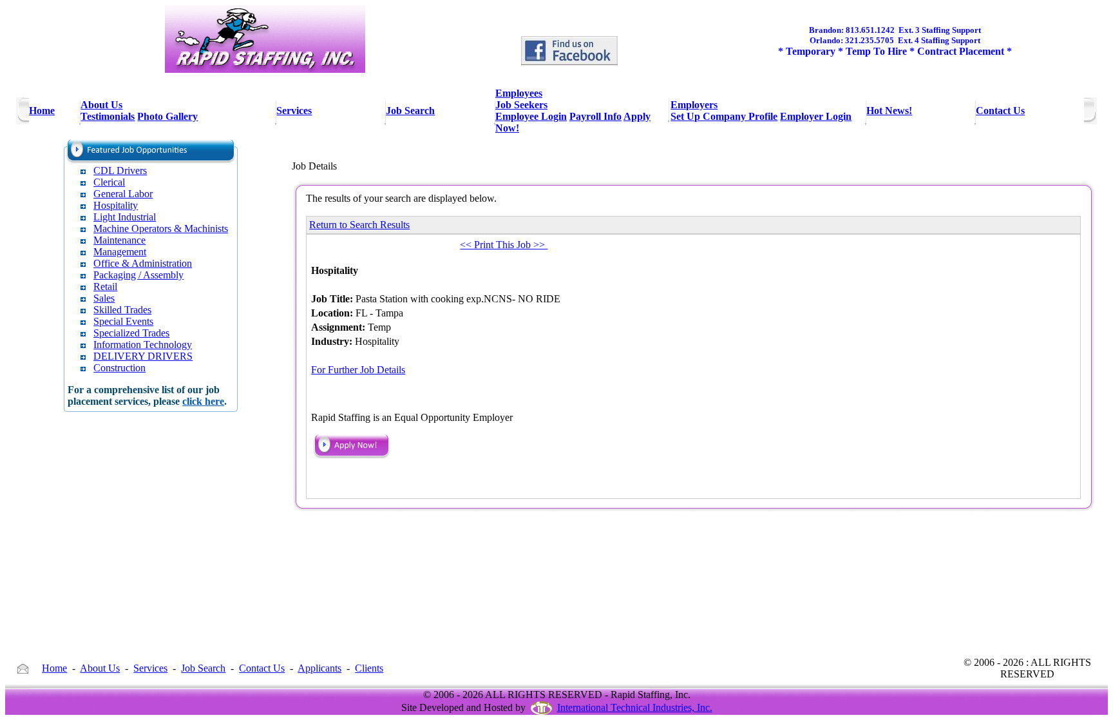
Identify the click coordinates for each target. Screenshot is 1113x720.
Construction (119, 367)
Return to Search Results (359, 224)
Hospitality (115, 205)
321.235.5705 (869, 40)
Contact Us (262, 668)
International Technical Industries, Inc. (634, 707)
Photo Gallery (167, 116)
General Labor (123, 193)
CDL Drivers (120, 170)
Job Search (203, 668)
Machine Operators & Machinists (160, 228)
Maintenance (119, 240)
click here (203, 401)
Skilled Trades (122, 309)
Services (150, 668)
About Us (100, 668)
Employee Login (531, 116)
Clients (369, 668)
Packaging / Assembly (138, 274)
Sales (104, 298)
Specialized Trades (131, 332)
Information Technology (142, 344)
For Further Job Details (358, 369)
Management (119, 251)
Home (54, 668)
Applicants (319, 668)
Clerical (109, 182)
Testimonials (108, 116)
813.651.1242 (870, 30)
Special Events (123, 321)
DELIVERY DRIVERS (143, 356)
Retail (105, 286)
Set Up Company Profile (724, 116)
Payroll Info (595, 116)
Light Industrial (124, 216)
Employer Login (815, 116)
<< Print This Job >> (503, 244)
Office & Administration (142, 263)
